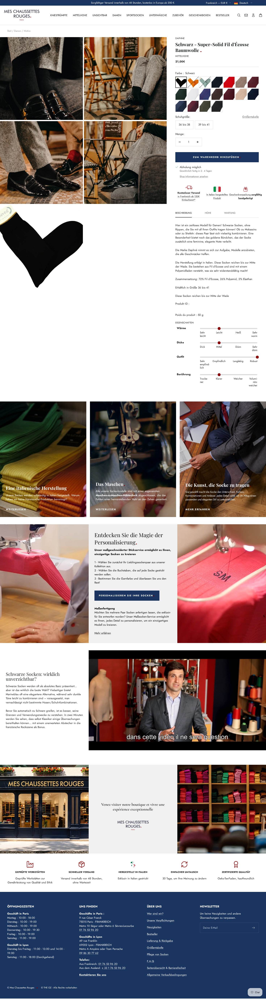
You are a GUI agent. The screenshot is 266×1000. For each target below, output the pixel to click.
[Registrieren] (253, 927)
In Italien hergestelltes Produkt (217, 196)
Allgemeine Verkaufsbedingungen (167, 975)
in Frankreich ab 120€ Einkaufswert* (189, 196)
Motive (27, 31)
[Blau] (217, 82)
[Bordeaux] (253, 82)
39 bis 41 (204, 125)
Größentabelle (250, 117)
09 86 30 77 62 (88, 953)
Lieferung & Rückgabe (160, 941)
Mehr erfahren (102, 633)
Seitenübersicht (156, 968)
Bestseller (222, 15)
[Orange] (193, 82)
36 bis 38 (184, 125)
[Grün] (205, 82)
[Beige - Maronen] (241, 82)
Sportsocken (135, 15)
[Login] (253, 15)
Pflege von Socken (157, 954)
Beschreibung (183, 213)
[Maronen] (217, 94)
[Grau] (217, 106)
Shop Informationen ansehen (194, 176)
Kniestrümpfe (58, 15)
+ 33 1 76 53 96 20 (113, 968)
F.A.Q (150, 961)
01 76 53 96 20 (88, 930)
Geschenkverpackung (245, 196)
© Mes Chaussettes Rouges (20, 987)
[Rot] (229, 82)
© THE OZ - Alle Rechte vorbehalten (59, 987)
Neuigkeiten (154, 927)
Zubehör (178, 15)
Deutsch (244, 3)
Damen (117, 15)
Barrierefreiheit (177, 968)
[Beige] (241, 94)
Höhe (208, 213)
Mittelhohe (80, 15)
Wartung (229, 213)
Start (9, 31)
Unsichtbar (99, 15)
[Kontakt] (246, 15)
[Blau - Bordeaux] (229, 94)
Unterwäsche (158, 15)
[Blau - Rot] (205, 94)
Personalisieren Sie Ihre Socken (126, 595)
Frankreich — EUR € (216, 3)
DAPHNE (180, 38)
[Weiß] (193, 94)
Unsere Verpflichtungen (160, 920)
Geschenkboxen (199, 15)
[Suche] (239, 15)
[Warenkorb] (260, 15)
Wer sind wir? (155, 914)
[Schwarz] (181, 82)
